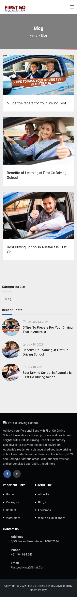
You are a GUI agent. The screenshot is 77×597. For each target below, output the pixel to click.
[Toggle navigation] (72, 7)
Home (33, 35)
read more (48, 463)
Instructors (13, 518)
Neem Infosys (38, 589)
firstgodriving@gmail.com (28, 567)
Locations (44, 510)
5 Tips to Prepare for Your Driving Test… (38, 103)
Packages (12, 502)
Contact (11, 510)
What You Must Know (51, 518)
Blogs (42, 502)
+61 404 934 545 (21, 554)
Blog (8, 299)
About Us (44, 494)
